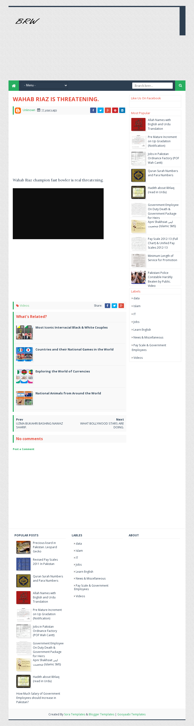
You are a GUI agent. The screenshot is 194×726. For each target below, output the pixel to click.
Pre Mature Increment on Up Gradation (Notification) (162, 141)
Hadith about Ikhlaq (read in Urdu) (161, 190)
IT (134, 314)
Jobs (136, 322)
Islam (137, 306)
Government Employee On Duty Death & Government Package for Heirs (163, 211)
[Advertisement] (120, 47)
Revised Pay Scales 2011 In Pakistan (45, 562)
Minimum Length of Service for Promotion (162, 258)
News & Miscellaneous (148, 337)
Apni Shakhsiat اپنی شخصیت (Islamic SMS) (162, 224)
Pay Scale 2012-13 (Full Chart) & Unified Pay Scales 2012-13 (163, 243)
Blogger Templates (101, 714)
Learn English (142, 330)
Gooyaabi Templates (131, 714)
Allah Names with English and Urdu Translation (159, 124)
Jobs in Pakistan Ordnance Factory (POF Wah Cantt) (163, 158)
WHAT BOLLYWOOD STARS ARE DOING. (102, 425)
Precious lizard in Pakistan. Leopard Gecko (45, 547)
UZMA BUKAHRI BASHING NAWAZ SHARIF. (39, 425)
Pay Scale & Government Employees (91, 587)
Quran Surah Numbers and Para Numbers (163, 173)
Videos (24, 306)
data (136, 298)
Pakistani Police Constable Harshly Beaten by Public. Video (160, 279)
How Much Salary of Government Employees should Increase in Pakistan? (38, 698)
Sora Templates (74, 714)
